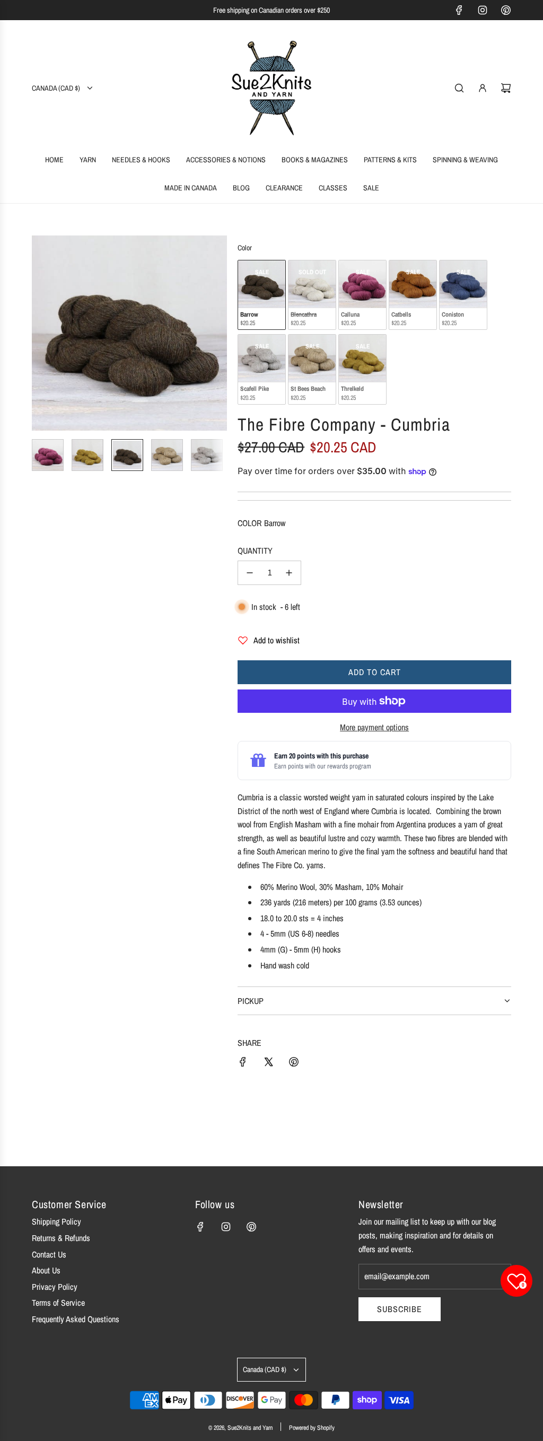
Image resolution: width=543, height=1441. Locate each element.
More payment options (374, 727)
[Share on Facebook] (243, 1064)
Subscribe (399, 1309)
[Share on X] (268, 1064)
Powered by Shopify (312, 1427)
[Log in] (482, 88)
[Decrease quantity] (249, 572)
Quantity (255, 550)
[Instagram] (482, 10)
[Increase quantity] (289, 572)
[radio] (262, 295)
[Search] (459, 88)
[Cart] (506, 88)
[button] (40, 333)
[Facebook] (459, 10)
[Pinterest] (506, 10)
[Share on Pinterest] (293, 1064)
